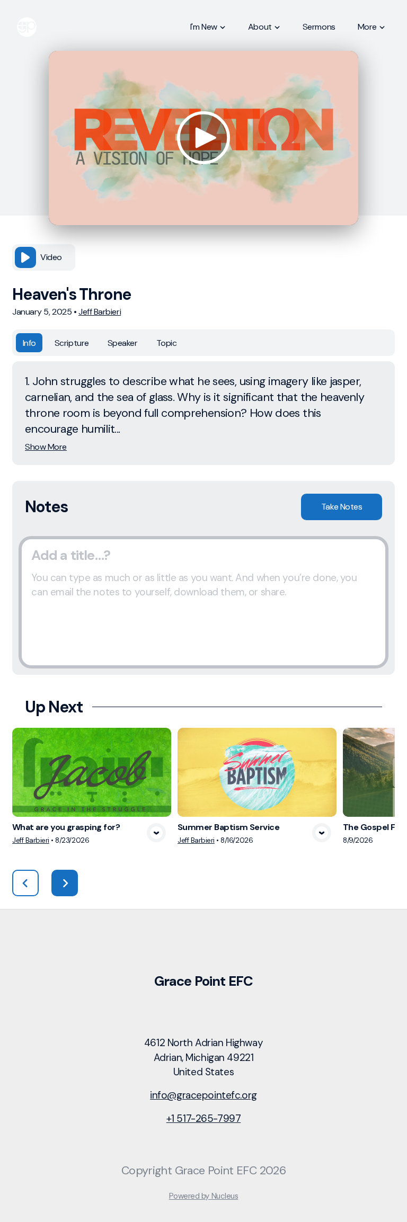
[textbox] (203, 602)
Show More (46, 447)
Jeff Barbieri (99, 311)
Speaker (123, 343)
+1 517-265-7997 (203, 1118)
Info (29, 343)
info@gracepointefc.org (203, 1095)
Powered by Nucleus (203, 1196)
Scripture (72, 343)
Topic (166, 343)
